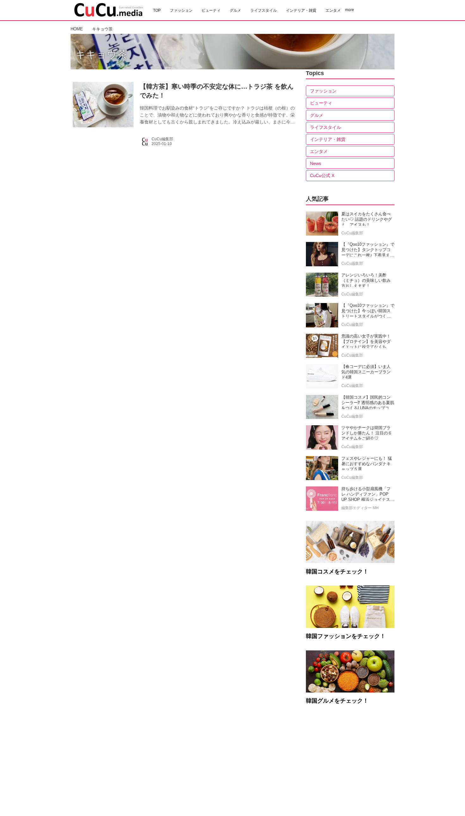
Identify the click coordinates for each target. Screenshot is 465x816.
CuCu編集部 (162, 139)
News (315, 163)
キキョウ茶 (101, 54)
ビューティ (321, 102)
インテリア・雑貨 (327, 139)
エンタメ (319, 151)
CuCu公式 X (322, 175)
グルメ (316, 115)
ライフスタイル (325, 127)
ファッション (323, 90)
